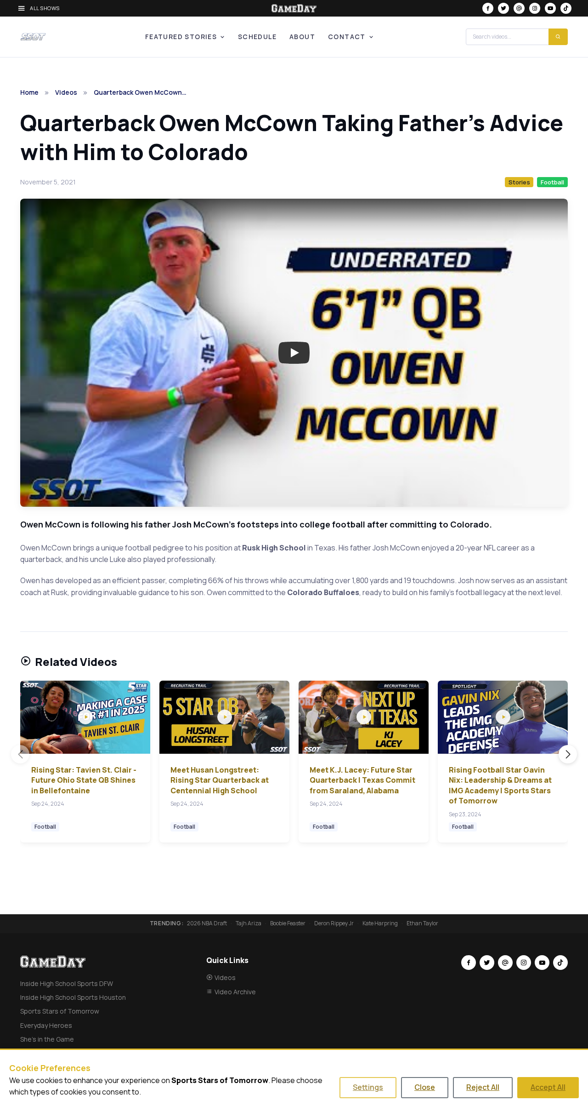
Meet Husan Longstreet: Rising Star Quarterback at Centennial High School (219, 780)
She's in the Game (47, 1039)
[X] (503, 8)
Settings (368, 1087)
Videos (66, 92)
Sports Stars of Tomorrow (59, 1011)
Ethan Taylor (422, 923)
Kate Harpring (380, 923)
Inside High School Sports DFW (66, 983)
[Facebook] (487, 8)
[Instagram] (534, 8)
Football (552, 182)
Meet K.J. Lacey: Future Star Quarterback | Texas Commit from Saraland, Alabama (362, 780)
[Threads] (519, 8)
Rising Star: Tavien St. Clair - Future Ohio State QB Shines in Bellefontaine (83, 780)
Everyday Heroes (46, 1025)
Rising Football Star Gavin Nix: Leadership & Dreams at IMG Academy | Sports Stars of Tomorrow (500, 785)
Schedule (257, 36)
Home (29, 92)
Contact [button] (347, 36)
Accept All (548, 1087)
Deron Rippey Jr (334, 923)
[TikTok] (565, 8)
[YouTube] (550, 8)
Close (424, 1087)
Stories (519, 182)
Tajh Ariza (248, 923)
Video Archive (235, 991)
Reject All (482, 1087)
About (302, 36)
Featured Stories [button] (181, 36)
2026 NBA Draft (207, 923)
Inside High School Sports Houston (73, 997)
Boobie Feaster (287, 923)
